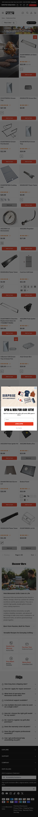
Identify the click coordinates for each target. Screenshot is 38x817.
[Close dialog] (35, 388)
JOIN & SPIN (19, 424)
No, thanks (19, 428)
